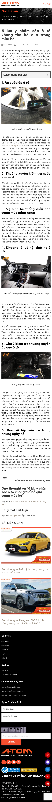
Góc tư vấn (5, 646)
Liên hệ (4, 658)
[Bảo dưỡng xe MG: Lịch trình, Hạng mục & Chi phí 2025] (26, 563)
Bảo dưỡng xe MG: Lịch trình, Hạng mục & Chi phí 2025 (25, 571)
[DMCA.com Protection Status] (29, 770)
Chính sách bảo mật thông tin (12, 691)
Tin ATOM (4, 650)
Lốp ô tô (4, 670)
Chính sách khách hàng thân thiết (14, 695)
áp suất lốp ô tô (13, 145)
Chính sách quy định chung (11, 687)
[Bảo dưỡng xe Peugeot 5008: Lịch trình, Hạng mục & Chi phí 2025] (26, 614)
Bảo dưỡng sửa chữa (9, 675)
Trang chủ (6, 16)
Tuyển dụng (5, 654)
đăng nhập (15, 515)
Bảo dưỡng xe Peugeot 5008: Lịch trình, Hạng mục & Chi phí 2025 (22, 622)
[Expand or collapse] (47, 75)
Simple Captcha (8, 724)
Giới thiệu (4, 642)
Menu (47, 4)
